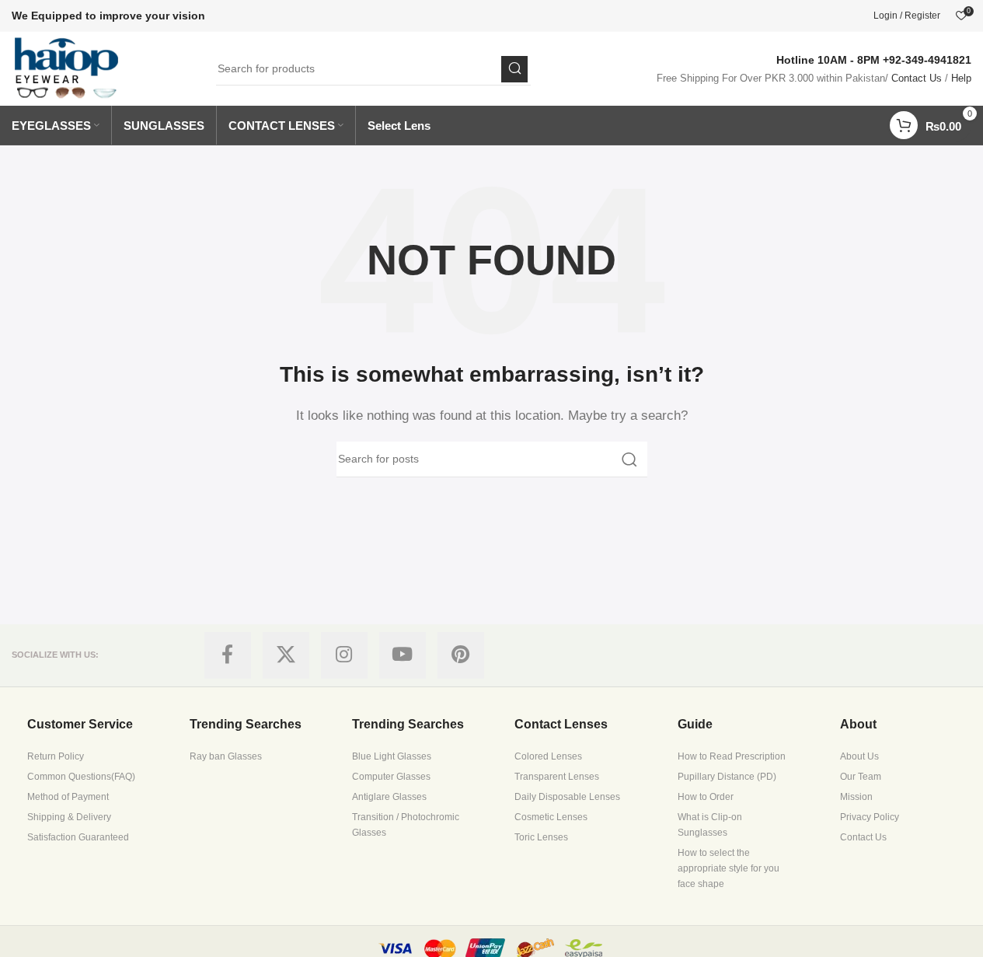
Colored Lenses (548, 756)
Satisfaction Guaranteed (78, 837)
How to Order (706, 796)
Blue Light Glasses (391, 756)
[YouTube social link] (402, 655)
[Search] (514, 69)
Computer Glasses (391, 776)
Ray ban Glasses (226, 756)
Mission (856, 796)
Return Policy (55, 756)
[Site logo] (67, 67)
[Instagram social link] (344, 655)
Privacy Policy (869, 817)
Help (961, 78)
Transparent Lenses (556, 776)
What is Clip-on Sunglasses (710, 825)
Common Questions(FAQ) (81, 776)
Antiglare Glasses (389, 796)
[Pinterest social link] (460, 655)
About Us (859, 756)
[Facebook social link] (227, 655)
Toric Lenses (541, 837)
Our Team (860, 776)
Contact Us (916, 78)
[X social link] (286, 655)
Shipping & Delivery (69, 817)
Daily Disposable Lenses (567, 796)
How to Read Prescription (732, 756)
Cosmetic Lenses (550, 817)
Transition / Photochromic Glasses (405, 825)
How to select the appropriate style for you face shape (728, 868)
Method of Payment (68, 796)
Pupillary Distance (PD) (727, 776)
